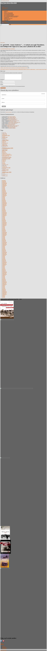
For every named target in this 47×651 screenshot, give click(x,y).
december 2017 (4, 261)
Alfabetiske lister (6, 17)
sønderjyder (6, 172)
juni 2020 (3, 237)
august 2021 (4, 225)
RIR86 (4, 165)
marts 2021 (3, 229)
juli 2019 (3, 246)
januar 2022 (4, 221)
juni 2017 (3, 266)
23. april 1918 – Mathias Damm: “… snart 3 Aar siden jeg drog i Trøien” (34, 69)
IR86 (4, 152)
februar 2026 (4, 181)
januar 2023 (4, 211)
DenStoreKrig (7, 48)
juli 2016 (3, 275)
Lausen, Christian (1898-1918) (11, 117)
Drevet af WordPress (3, 650)
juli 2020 (3, 236)
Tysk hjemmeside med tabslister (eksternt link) (10, 16)
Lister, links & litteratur (5, 10)
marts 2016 (3, 279)
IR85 (3, 151)
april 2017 (3, 268)
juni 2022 (3, 217)
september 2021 (4, 224)
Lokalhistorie (4, 21)
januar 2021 (4, 231)
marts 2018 (3, 259)
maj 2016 (3, 277)
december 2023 (4, 202)
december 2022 (4, 212)
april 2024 (3, 199)
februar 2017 (4, 270)
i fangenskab (5, 149)
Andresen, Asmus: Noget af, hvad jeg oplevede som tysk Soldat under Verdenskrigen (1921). (13, 67)
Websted (1, 84)
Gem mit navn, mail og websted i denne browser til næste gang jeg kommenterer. (13, 86)
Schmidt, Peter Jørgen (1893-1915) (12, 126)
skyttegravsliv (6, 167)
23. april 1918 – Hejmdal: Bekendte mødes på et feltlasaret (11, 69)
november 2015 (4, 282)
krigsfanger (6, 158)
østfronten (5, 175)
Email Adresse (4, 94)
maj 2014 (3, 297)
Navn (1, 81)
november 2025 (4, 183)
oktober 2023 (4, 204)
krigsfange (6, 157)
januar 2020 (4, 241)
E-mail (1, 82)
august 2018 (4, 255)
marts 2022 (3, 219)
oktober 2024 (4, 194)
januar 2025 (4, 191)
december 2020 (4, 232)
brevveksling (6, 135)
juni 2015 (3, 286)
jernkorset (4, 153)
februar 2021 (4, 230)
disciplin (4, 138)
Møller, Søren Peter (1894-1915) (14, 120)
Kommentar (2, 79)
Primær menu (2, 5)
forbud (4, 142)
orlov (3, 163)
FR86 (4, 145)
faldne (5, 140)
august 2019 (4, 245)
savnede (4, 166)
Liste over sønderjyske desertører (9, 15)
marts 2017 (3, 269)
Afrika (4, 132)
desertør (4, 137)
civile (3, 136)
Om (2, 9)
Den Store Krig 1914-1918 (8, 3)
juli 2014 (3, 295)
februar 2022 (4, 220)
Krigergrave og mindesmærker (8, 13)
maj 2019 (3, 247)
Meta (2, 644)
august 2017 (4, 265)
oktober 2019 (4, 243)
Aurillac (4, 134)
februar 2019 (4, 250)
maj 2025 (3, 188)
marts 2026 (3, 180)
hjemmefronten (7, 148)
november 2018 (4, 252)
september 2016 (4, 274)
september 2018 (4, 254)
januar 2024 (4, 201)
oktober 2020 (4, 233)
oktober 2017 (4, 263)
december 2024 (4, 192)
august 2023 (4, 205)
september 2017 (4, 264)
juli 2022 (3, 216)
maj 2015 (3, 287)
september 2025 (4, 185)
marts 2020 (3, 239)
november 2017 (4, 262)
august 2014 (4, 294)
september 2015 (4, 284)
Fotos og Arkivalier (5, 7)
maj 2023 (3, 208)
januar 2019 (4, 251)
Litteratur (5, 11)
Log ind (3, 646)
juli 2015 (3, 285)
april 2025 (3, 189)
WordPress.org (4, 648)
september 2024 (4, 195)
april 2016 (3, 278)
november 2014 (4, 292)
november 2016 (4, 272)
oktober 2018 (4, 253)
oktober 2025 (4, 184)
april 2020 (3, 238)
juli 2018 (3, 256)
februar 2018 (4, 260)
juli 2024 (3, 196)
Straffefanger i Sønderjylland (8, 18)
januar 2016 (4, 280)
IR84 (4, 150)
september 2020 (4, 234)
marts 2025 (3, 190)
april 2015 (3, 288)
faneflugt (4, 141)
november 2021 (4, 223)
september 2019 (4, 244)
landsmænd (4, 159)
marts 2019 (3, 249)
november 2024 (4, 193)
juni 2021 (3, 227)
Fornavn (3, 98)
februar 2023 (4, 210)
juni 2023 (3, 207)
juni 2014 (3, 296)
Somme (4, 168)
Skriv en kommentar (12, 48)
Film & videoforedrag (7, 19)
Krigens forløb (6, 20)
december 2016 (4, 271)
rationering (5, 164)
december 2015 (4, 281)
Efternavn (3, 102)
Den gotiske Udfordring (11, 116)
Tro (3, 173)
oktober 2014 (4, 293)
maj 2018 (3, 257)
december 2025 (4, 182)
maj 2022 (3, 218)
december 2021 (4, 222)
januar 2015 (4, 290)
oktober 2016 (4, 273)
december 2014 (4, 291)
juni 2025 (3, 187)
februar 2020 (4, 240)
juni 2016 (3, 276)
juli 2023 (3, 206)
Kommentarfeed (4, 647)
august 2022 (4, 215)
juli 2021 (3, 226)
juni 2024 (3, 197)
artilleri (4, 133)
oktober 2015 (4, 283)
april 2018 (3, 258)
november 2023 (4, 203)
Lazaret (4, 160)
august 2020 (4, 235)
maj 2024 (3, 198)
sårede (5, 169)
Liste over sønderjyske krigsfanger (9, 14)
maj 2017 (3, 267)
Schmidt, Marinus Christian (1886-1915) (14, 122)
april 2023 (3, 209)
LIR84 (4, 161)
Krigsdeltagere (4, 8)
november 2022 (4, 213)
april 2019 (3, 248)
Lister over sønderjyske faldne (8, 12)
